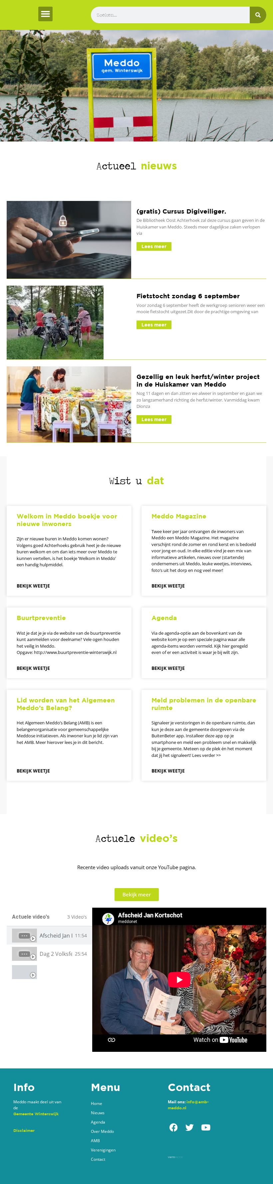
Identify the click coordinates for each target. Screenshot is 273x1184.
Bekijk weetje (33, 586)
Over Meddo (102, 1131)
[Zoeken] (258, 15)
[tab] (49, 935)
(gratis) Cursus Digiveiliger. (181, 211)
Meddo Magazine (178, 516)
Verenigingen (103, 1150)
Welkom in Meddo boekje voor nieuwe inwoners (67, 519)
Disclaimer (24, 1130)
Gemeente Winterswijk (36, 1113)
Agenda (164, 617)
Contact (98, 1159)
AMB (95, 1140)
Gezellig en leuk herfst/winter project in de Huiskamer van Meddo (198, 380)
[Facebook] (173, 1127)
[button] (45, 14)
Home (96, 1103)
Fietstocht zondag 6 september (188, 296)
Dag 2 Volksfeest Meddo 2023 (56, 953)
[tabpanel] (179, 980)
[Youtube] (205, 1127)
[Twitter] (189, 1127)
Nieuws (98, 1113)
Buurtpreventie (41, 617)
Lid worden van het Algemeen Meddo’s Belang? (66, 703)
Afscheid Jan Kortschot (56, 935)
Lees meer (153, 246)
